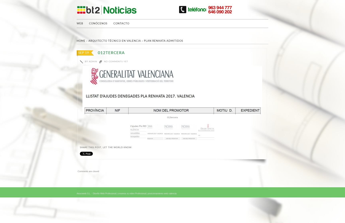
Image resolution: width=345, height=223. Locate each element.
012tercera (111, 53)
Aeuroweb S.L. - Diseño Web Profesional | (97, 193)
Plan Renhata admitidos (163, 41)
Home (81, 41)
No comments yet (116, 61)
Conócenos (98, 23)
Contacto (121, 23)
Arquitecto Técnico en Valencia (114, 41)
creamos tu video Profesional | (132, 193)
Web (80, 23)
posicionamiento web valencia (162, 193)
